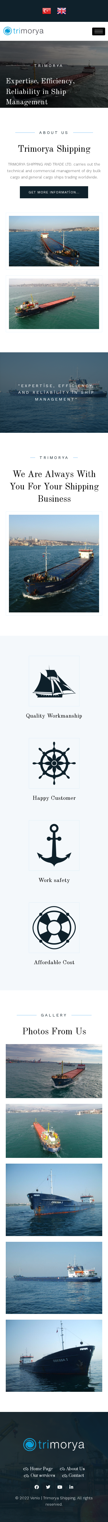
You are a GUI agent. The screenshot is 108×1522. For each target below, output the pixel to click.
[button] (54, 192)
